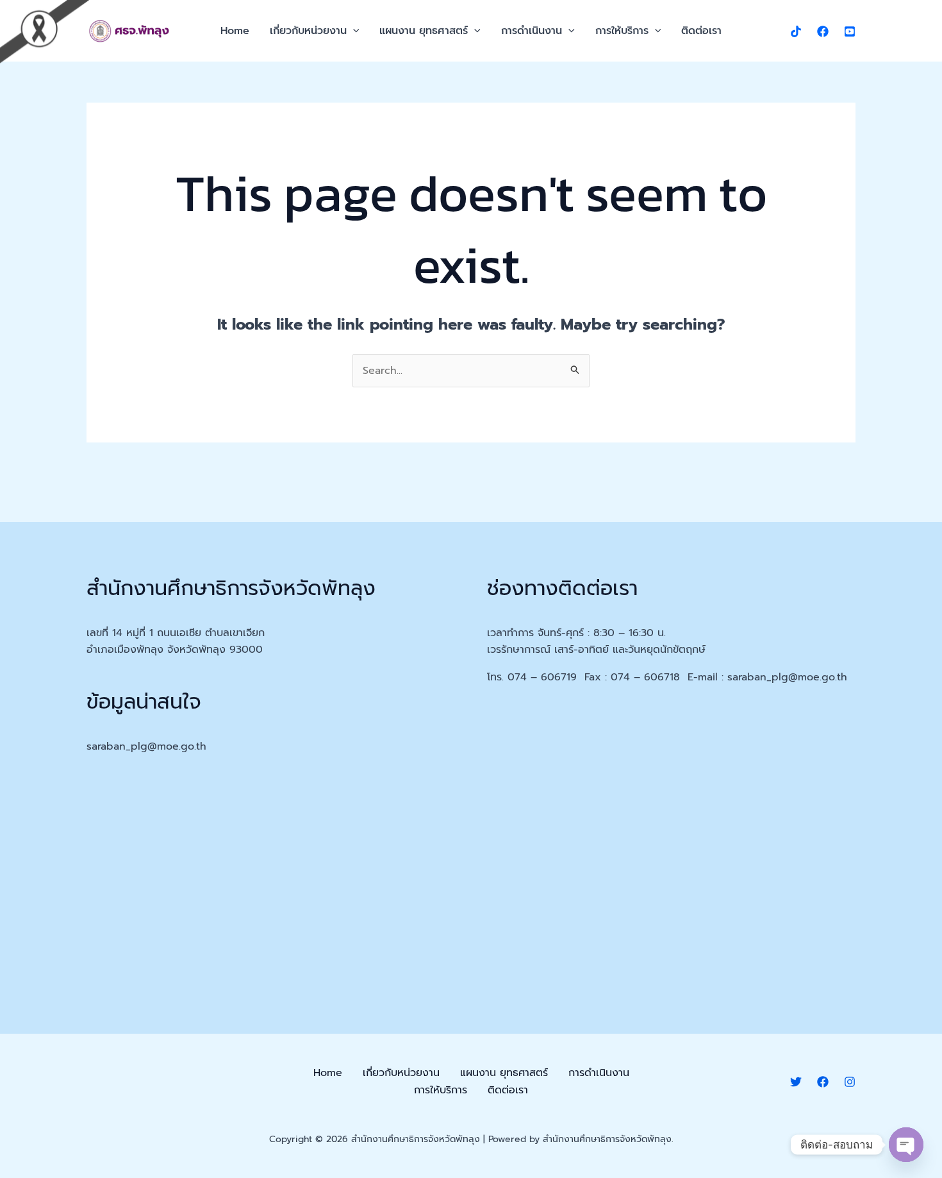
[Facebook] (823, 31)
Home (234, 30)
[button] (353, 31)
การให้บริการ (622, 30)
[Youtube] (849, 31)
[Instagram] (849, 1082)
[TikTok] (796, 31)
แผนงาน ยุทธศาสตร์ (423, 30)
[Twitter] (796, 1082)
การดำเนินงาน (531, 30)
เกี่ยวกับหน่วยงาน (308, 30)
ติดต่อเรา (701, 30)
